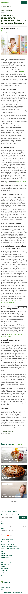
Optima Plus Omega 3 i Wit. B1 (9, 546)
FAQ (2, 551)
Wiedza (3, 574)
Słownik (3, 566)
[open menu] (25, 2)
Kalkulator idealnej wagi (7, 562)
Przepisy (3, 572)
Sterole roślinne (5, 557)
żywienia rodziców (5, 202)
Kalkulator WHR (5, 564)
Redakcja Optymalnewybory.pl (10, 28)
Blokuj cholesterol (5, 575)
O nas (2, 589)
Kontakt (3, 553)
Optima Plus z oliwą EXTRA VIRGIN (10, 548)
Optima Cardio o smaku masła (9, 542)
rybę (17, 129)
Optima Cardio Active (7, 539)
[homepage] (5, 2)
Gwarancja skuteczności (7, 555)
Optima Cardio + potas (7, 544)
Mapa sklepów (4, 568)
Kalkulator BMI (4, 561)
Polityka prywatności (5, 587)
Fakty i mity (4, 570)
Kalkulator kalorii (5, 559)
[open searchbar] (22, 2)
